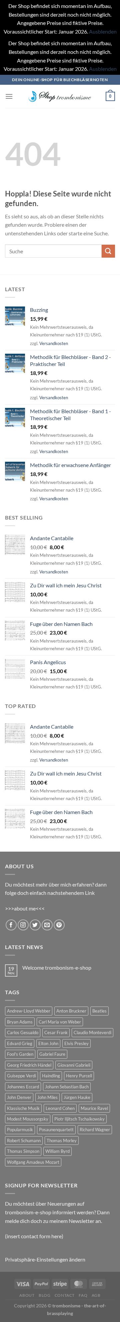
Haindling (51, 1075)
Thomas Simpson (23, 1151)
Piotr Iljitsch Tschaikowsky (79, 1119)
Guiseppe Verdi (21, 1075)
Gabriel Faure (52, 1054)
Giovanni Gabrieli (73, 1065)
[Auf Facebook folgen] (11, 924)
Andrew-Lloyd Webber (28, 1011)
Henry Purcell (79, 1075)
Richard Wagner (95, 1129)
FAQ (83, 1295)
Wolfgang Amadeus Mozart (33, 1162)
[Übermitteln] (108, 251)
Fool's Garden (20, 1054)
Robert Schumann (24, 1140)
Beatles (99, 1011)
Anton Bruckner (71, 1011)
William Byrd (57, 1151)
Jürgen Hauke (77, 1097)
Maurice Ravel (94, 1108)
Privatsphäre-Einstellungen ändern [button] (45, 1259)
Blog (44, 1295)
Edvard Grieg (19, 1043)
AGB (96, 1295)
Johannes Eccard (23, 1086)
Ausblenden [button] (103, 31)
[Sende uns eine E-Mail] (47, 924)
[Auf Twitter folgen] (35, 924)
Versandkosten (53, 343)
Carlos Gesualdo (22, 1032)
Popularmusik (20, 1129)
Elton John (48, 1043)
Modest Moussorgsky (27, 1119)
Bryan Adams (20, 1021)
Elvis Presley (76, 1043)
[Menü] (9, 96)
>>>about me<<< (25, 908)
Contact (65, 1295)
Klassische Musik (23, 1108)
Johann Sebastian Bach (67, 1086)
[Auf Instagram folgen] (23, 924)
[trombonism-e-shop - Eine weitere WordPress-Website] (60, 96)
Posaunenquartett (56, 1129)
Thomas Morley (62, 1140)
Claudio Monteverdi (92, 1032)
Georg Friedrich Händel (29, 1065)
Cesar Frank (56, 1032)
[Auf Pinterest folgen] (59, 924)
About (26, 1295)
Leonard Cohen (60, 1108)
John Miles (47, 1097)
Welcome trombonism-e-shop (56, 967)
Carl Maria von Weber (60, 1021)
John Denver (19, 1097)
